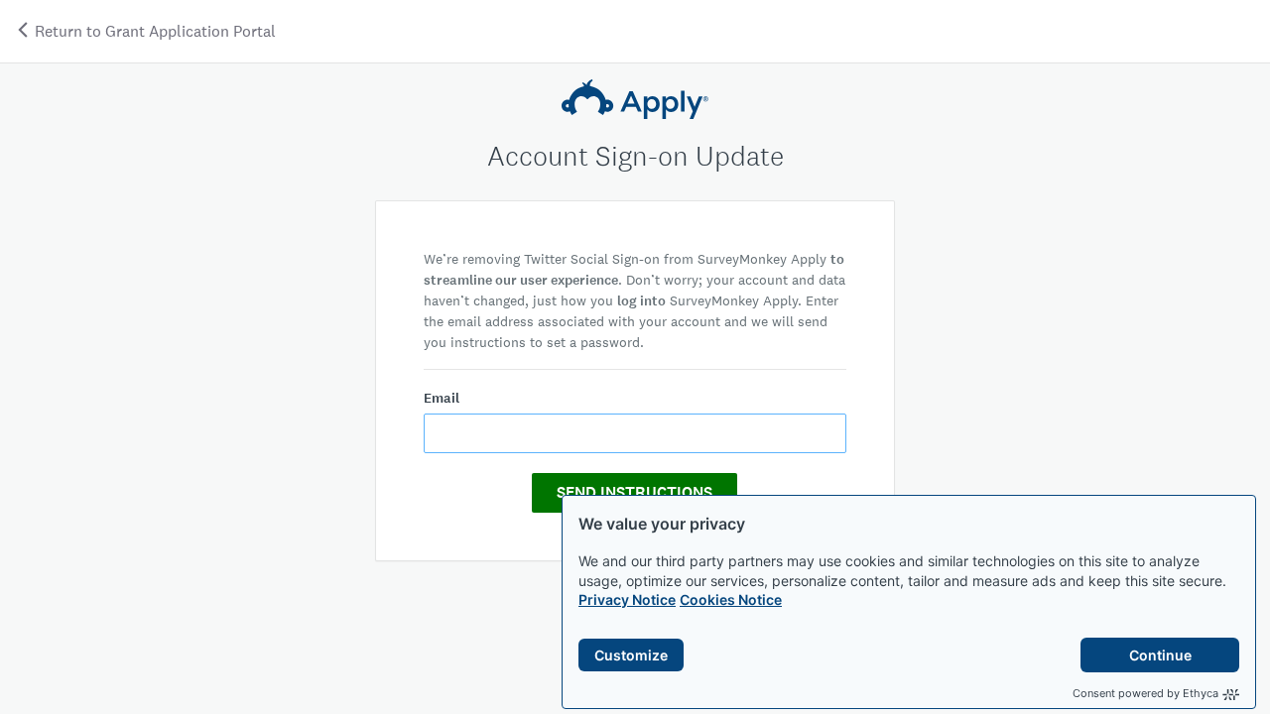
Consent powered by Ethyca (1145, 693)
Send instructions (634, 492)
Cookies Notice (731, 599)
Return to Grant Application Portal (153, 31)
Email (441, 398)
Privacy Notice (627, 599)
